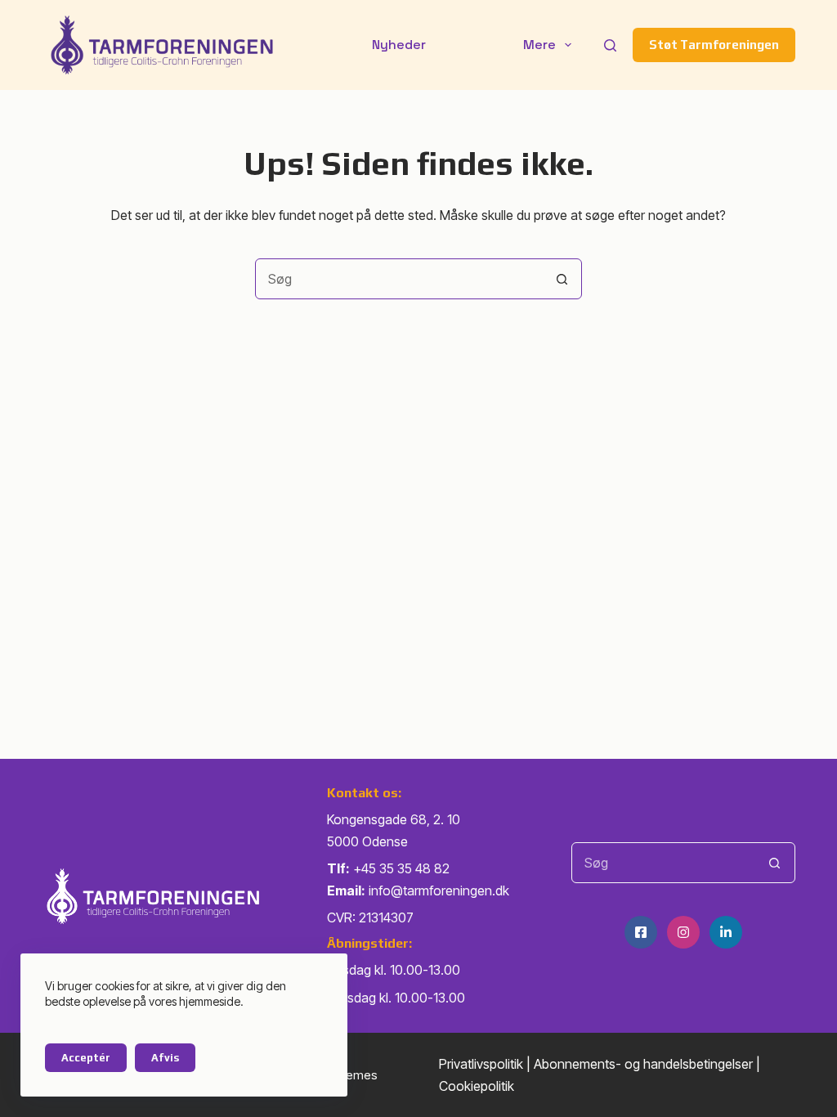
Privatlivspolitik (481, 1064)
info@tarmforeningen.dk (439, 890)
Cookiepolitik (476, 1086)
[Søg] (610, 45)
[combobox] (399, 278)
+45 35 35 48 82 (401, 868)
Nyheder (399, 44)
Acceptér (85, 1058)
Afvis (165, 1058)
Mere (539, 44)
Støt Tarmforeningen (714, 45)
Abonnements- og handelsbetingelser (643, 1064)
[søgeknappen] (561, 278)
